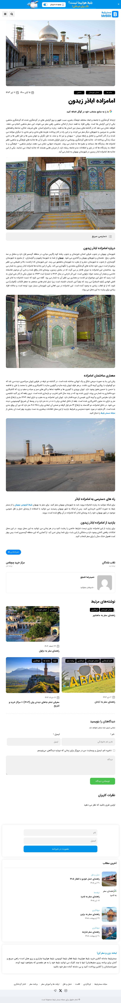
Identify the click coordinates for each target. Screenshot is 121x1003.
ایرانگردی (94, 609)
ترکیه (55, 660)
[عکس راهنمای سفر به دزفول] (32, 624)
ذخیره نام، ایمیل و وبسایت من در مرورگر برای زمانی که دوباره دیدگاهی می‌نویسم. (74, 750)
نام (112, 734)
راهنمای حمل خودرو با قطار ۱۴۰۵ (85, 879)
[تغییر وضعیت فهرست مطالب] (110, 236)
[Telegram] (55, 991)
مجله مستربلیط (100, 984)
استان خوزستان (94, 92)
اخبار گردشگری (107, 660)
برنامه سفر (70, 660)
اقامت (77, 984)
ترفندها (97, 892)
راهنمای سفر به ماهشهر (104, 615)
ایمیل (56, 734)
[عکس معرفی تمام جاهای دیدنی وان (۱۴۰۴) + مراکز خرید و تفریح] (32, 675)
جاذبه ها (109, 92)
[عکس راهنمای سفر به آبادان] (88, 675)
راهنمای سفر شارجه (91, 932)
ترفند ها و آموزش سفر (50, 984)
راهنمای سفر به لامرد (90, 896)
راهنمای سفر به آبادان (105, 702)
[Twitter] (60, 991)
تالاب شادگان (108, 564)
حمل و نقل (95, 875)
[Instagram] (66, 991)
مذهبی (79, 92)
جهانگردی (36, 660)
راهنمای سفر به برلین (90, 914)
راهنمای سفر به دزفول (49, 651)
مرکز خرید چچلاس (15, 564)
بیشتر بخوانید (86, 587)
